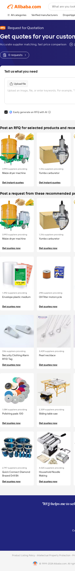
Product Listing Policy (23, 555)
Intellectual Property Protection (54, 555)
